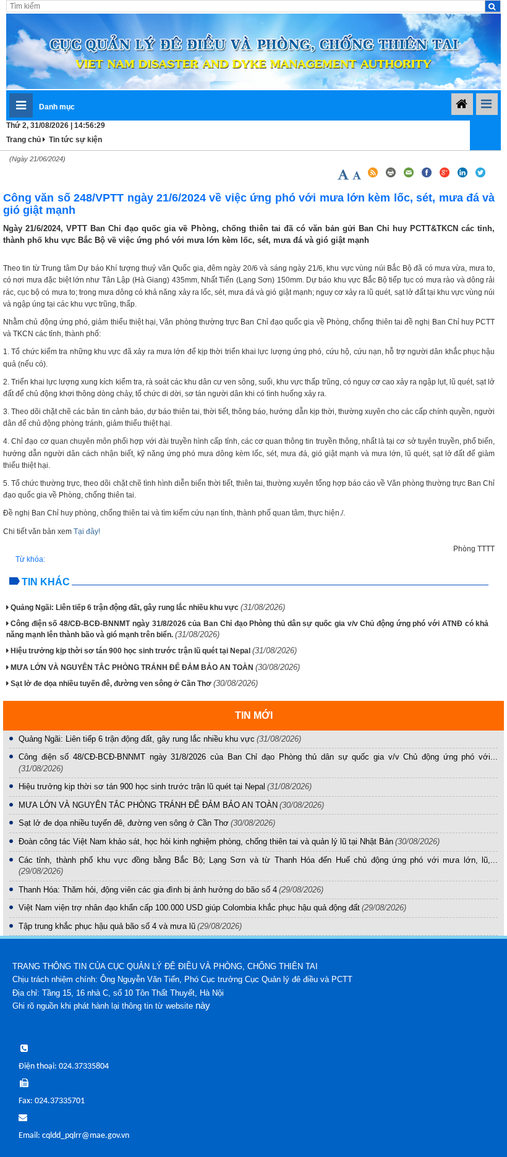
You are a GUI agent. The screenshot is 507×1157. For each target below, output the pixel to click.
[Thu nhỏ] (357, 176)
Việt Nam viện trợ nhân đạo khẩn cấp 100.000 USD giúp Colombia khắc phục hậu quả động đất (189, 907)
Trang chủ (23, 139)
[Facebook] (428, 176)
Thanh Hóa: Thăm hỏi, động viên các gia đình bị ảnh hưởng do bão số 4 (148, 889)
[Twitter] (480, 176)
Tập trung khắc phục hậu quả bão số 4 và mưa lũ (107, 926)
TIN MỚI (254, 715)
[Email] (410, 176)
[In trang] (392, 176)
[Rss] (373, 176)
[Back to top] (471, 1121)
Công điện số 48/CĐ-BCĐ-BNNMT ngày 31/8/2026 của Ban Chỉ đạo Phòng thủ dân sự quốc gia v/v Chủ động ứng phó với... (258, 756)
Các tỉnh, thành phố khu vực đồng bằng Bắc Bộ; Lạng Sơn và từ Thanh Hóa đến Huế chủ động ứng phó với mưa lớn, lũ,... (258, 860)
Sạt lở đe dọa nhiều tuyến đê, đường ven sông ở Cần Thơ (134, 683)
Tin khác (46, 582)
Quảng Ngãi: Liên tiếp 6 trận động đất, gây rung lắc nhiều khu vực (148, 607)
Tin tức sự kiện (75, 139)
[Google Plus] (445, 176)
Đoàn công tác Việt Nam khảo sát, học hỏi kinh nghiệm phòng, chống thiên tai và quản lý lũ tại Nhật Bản (206, 841)
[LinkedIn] (463, 176)
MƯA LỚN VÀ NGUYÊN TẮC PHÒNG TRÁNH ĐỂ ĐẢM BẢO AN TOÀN (155, 667)
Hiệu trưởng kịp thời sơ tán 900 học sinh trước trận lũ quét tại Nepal (154, 650)
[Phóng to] (344, 176)
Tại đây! (87, 531)
